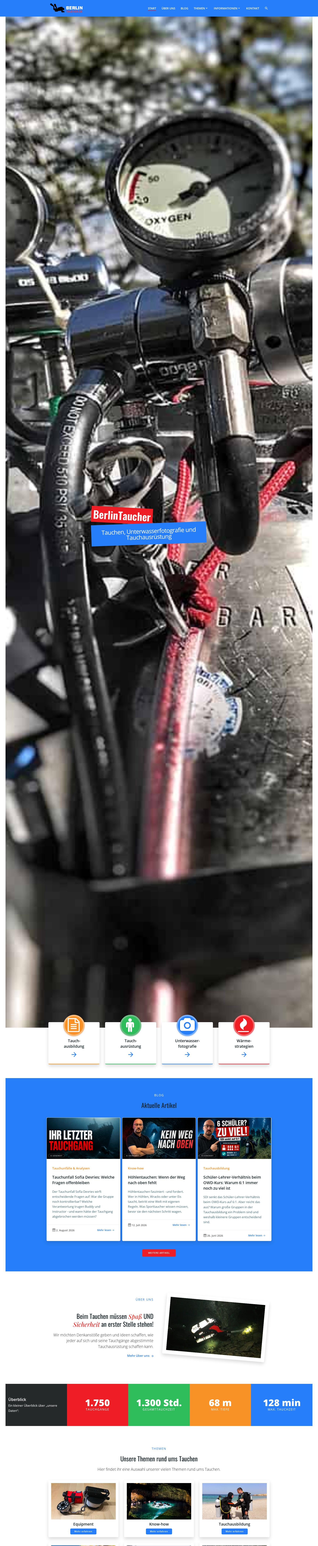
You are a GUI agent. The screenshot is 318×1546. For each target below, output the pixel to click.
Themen (199, 8)
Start (152, 8)
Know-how (136, 1168)
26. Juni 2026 (215, 1235)
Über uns (168, 8)
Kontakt (252, 8)
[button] (267, 8)
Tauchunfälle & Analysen (71, 1168)
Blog (184, 8)
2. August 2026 (65, 1230)
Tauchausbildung (216, 1168)
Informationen (225, 8)
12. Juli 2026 (139, 1225)
